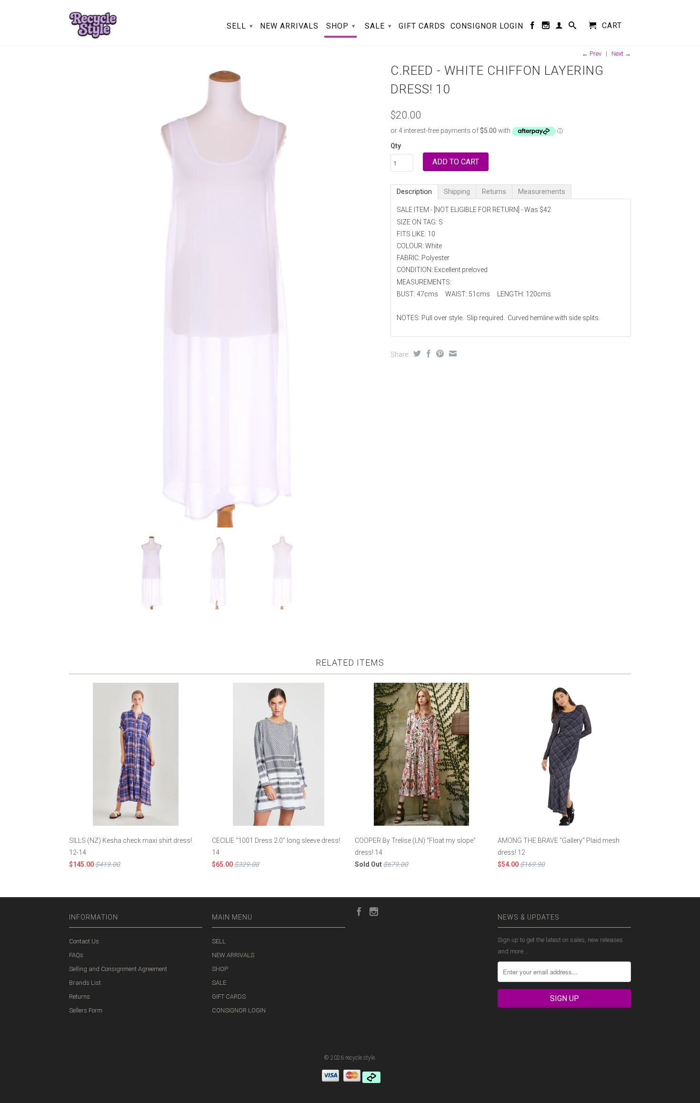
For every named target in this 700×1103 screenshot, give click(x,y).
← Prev (591, 53)
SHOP (341, 25)
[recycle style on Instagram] (546, 27)
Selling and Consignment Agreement (118, 968)
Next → (621, 53)
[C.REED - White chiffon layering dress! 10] (225, 293)
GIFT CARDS (422, 26)
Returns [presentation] (494, 191)
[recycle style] (93, 23)
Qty (395, 146)
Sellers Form (85, 1010)
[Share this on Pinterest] (439, 353)
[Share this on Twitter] (416, 353)
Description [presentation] (414, 191)
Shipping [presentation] (457, 191)
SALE (378, 25)
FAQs (76, 955)
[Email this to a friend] (452, 353)
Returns (79, 996)
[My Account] (559, 27)
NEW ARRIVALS (289, 26)
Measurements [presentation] (541, 191)
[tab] (414, 191)
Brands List (85, 982)
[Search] (573, 27)
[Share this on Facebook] (427, 353)
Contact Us (84, 941)
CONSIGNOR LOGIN (486, 26)
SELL (240, 25)
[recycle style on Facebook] (533, 27)
